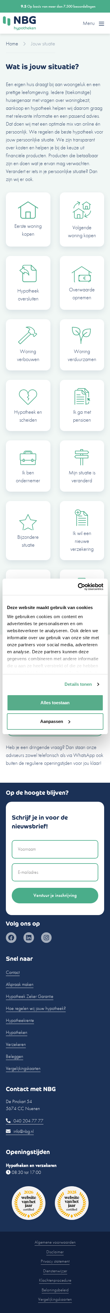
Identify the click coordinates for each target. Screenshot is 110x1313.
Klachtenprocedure (55, 1280)
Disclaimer (55, 1252)
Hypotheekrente (20, 1020)
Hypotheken (16, 1032)
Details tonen (78, 684)
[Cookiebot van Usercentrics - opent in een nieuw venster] (78, 587)
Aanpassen (51, 721)
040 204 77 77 (27, 1121)
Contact (13, 972)
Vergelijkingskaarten (23, 1068)
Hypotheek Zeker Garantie (29, 996)
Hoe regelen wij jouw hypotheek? (36, 1008)
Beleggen (14, 1056)
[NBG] (19, 23)
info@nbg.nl (23, 1131)
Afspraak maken (19, 984)
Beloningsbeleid (55, 1290)
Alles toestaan (55, 702)
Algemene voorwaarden (55, 1242)
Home (12, 43)
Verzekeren (16, 1044)
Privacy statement (55, 1261)
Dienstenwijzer (55, 1271)
